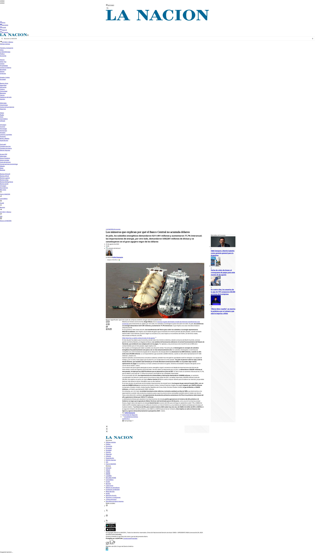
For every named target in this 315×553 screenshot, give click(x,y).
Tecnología (3, 129)
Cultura (2, 89)
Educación (3, 87)
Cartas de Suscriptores (7, 107)
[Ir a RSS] (107, 521)
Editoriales (3, 103)
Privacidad (134, 538)
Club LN (4, 30)
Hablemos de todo (5, 97)
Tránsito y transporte (6, 48)
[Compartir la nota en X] (109, 329)
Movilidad (3, 69)
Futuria (2, 60)
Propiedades (4, 66)
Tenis (1, 117)
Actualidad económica (131, 417)
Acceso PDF (3, 154)
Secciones (5, 25)
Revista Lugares (5, 178)
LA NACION (109, 229)
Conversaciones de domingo (9, 164)
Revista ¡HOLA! (4, 176)
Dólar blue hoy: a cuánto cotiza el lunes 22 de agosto (138, 338)
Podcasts (3, 136)
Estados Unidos (5, 77)
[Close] (107, 426)
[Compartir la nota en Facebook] (107, 329)
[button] (157, 127)
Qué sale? (3, 144)
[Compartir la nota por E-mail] (111, 329)
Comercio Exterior (5, 68)
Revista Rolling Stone (6, 182)
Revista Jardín (4, 184)
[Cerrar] (28, 35)
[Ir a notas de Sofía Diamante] (155, 252)
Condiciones (127, 538)
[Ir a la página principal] (157, 20)
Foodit (4, 27)
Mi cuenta (5, 32)
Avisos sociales (4, 160)
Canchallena (4, 119)
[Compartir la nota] (107, 324)
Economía (116, 229)
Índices (2, 71)
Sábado (2, 166)
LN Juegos (3, 125)
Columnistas (4, 105)
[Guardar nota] (107, 322)
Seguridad (3, 85)
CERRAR (2, 1)
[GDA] (110, 544)
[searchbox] (157, 39)
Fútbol (2, 113)
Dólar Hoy (3, 62)
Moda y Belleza (4, 138)
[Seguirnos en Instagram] (107, 516)
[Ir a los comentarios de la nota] (109, 322)
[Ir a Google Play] (111, 527)
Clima (1, 50)
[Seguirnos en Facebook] (107, 506)
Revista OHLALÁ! (5, 174)
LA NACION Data (5, 52)
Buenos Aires (4, 83)
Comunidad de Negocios (129, 415)
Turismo (2, 127)
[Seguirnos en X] (107, 511)
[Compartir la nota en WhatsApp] (109, 324)
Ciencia (2, 95)
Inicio (3, 22)
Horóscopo (3, 131)
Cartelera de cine (5, 146)
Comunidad (3, 91)
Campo (2, 64)
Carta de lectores (5, 162)
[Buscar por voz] (312, 38)
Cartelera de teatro (6, 148)
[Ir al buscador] (107, 8)
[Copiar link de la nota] (107, 327)
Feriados (2, 133)
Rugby (2, 115)
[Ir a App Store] (111, 530)
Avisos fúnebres (5, 158)
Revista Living (4, 180)
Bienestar (3, 93)
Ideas (1, 168)
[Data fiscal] (107, 550)
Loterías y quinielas (6, 135)
